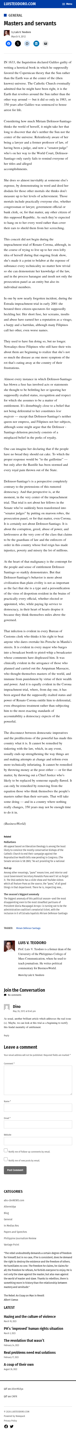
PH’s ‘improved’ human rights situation (33, 1328)
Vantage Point (11, 1244)
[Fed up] (36, 877)
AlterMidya (17, 1388)
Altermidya (10, 1206)
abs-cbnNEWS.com (14, 1200)
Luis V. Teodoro (22, 32)
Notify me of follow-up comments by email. (29, 1151)
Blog (6, 1213)
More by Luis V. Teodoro (31, 975)
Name (7, 1101)
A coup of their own (19, 1364)
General (15, 15)
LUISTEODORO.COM (20, 3)
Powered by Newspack (14, 1416)
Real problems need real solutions (30, 1352)
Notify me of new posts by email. (24, 1160)
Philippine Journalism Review (20, 1238)
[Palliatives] (36, 851)
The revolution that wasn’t (24, 1340)
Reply (6, 1035)
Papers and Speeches (15, 1232)
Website (7, 1134)
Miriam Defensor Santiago (28, 928)
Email (7, 1118)
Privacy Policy (10, 1420)
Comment (9, 1063)
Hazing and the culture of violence (30, 1316)
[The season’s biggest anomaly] (36, 904)
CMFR (14, 1396)
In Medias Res (11, 1225)
